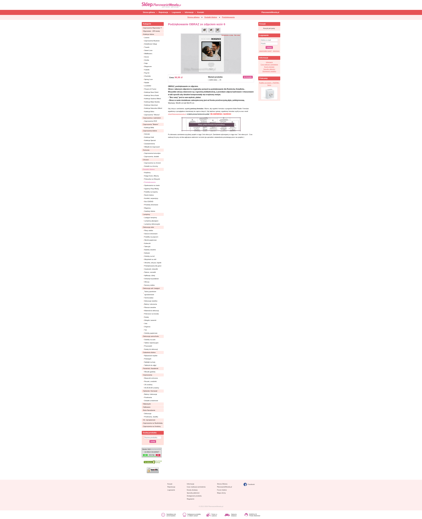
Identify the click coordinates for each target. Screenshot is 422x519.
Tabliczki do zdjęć (150, 365)
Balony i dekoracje (150, 394)
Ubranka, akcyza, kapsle (152, 263)
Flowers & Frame (150, 89)
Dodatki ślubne (149, 169)
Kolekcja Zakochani (151, 105)
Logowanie (171, 490)
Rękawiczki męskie (150, 355)
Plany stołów (148, 230)
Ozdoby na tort (149, 256)
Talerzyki (147, 246)
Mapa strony (221, 493)
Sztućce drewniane (150, 234)
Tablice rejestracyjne (151, 343)
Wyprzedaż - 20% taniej (151, 31)
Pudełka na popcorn (151, 237)
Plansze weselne (150, 307)
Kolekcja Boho (149, 111)
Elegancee (148, 66)
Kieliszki (147, 253)
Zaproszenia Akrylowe (152, 41)
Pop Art (146, 73)
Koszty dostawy (269, 67)
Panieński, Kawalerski (150, 368)
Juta (145, 323)
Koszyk (169, 484)
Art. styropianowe (149, 420)
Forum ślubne (222, 490)
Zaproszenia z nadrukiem (152, 118)
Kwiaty (146, 317)
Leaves (146, 37)
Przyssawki (148, 346)
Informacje (269, 62)
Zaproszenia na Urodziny (152, 426)
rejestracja (276, 51)
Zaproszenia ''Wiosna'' (152, 115)
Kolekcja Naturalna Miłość (153, 108)
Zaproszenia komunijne (152, 153)
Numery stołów (149, 285)
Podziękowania (150, 182)
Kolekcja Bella (149, 127)
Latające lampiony (150, 217)
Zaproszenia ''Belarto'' (151, 124)
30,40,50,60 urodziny (151, 388)
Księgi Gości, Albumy (151, 176)
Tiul (145, 330)
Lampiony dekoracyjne (152, 224)
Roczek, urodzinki (150, 381)
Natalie (146, 82)
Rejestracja (171, 487)
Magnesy (147, 208)
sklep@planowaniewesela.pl (177, 114)
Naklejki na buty (149, 362)
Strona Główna (222, 484)
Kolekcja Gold (149, 137)
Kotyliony (147, 172)
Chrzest (146, 160)
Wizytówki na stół (150, 259)
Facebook (251, 484)
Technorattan (148, 298)
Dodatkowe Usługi (150, 44)
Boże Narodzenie (149, 410)
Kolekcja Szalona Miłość (152, 98)
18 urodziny (148, 384)
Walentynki (147, 404)
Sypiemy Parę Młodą (151, 189)
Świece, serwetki (150, 272)
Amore (146, 57)
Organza (147, 326)
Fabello (146, 70)
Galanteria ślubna (149, 352)
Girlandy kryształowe (151, 279)
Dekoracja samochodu (151, 336)
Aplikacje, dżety (149, 275)
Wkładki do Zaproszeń (152, 147)
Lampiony (146, 214)
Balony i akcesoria (150, 304)
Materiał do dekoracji (151, 310)
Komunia (146, 150)
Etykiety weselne (150, 250)
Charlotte (147, 76)
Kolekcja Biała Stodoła (152, 102)
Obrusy (146, 282)
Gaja (146, 63)
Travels (146, 47)
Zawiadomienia (149, 144)
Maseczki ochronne (151, 378)
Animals (147, 134)
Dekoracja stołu (148, 227)
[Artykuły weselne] (162, 5)
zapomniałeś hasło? (265, 51)
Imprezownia (147, 375)
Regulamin (190, 499)
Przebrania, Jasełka (151, 417)
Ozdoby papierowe (150, 333)
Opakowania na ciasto (152, 185)
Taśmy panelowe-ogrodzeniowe (150, 293)
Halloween (146, 407)
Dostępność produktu (269, 71)
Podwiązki (147, 359)
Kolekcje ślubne (148, 34)
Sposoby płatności (269, 69)
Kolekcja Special (150, 140)
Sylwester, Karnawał (150, 391)
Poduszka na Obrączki (152, 179)
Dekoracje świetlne (150, 301)
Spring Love (148, 79)
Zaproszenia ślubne (150, 131)
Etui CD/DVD (148, 201)
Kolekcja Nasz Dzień (151, 92)
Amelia (146, 60)
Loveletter (147, 86)
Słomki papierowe (150, 240)
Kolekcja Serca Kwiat (151, 95)
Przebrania (148, 397)
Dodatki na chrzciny (151, 166)
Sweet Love (148, 50)
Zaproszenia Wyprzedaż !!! (152, 28)
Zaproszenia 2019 (150, 121)
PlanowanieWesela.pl (224, 487)
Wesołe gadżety (149, 372)
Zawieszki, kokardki (151, 269)
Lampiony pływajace (151, 221)
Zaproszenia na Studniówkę (153, 423)
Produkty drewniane (151, 205)
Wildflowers (148, 53)
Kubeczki (147, 243)
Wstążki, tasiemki (150, 320)
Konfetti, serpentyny (151, 198)
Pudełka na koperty (151, 192)
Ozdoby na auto (149, 339)
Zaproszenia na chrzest (152, 163)
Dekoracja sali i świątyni (151, 288)
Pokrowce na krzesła (151, 314)
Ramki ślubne (149, 195)
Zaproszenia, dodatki (151, 156)
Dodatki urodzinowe (151, 400)
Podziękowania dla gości (152, 266)
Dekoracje (147, 413)
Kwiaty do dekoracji (151, 349)
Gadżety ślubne (149, 211)
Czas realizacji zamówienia (269, 64)
